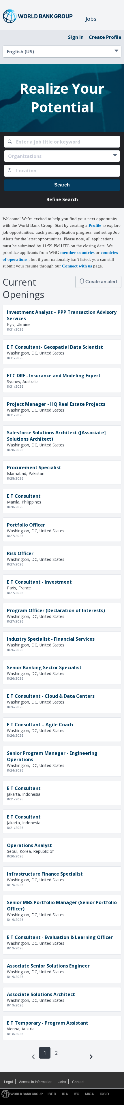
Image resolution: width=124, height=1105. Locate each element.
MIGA (89, 1093)
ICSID (104, 1093)
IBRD (52, 1093)
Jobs (62, 1081)
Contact (78, 1081)
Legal (8, 1081)
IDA (65, 1093)
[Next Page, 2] (91, 1056)
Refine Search (62, 199)
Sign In (76, 37)
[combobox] (62, 142)
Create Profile (105, 37)
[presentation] (33, 1056)
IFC (76, 1093)
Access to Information (35, 1081)
